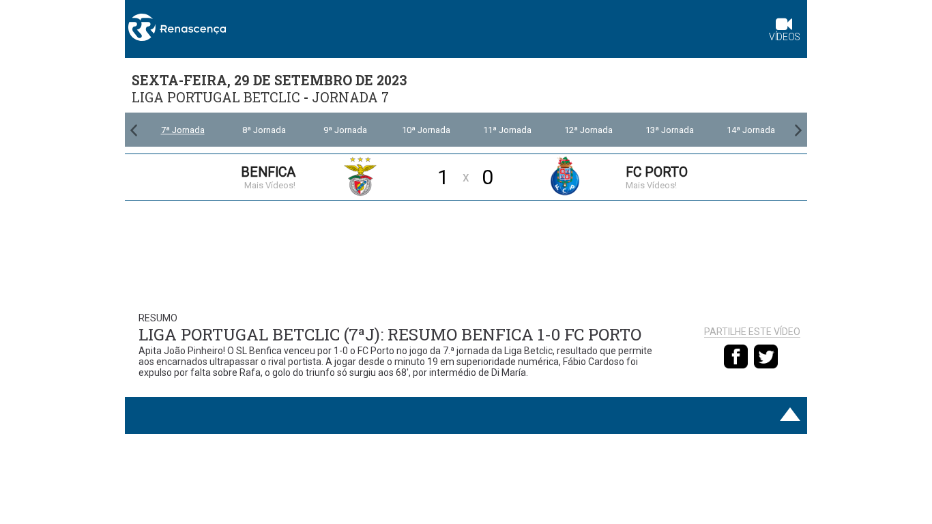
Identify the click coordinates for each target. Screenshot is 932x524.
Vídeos (784, 36)
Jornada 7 (350, 97)
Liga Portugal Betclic (216, 97)
